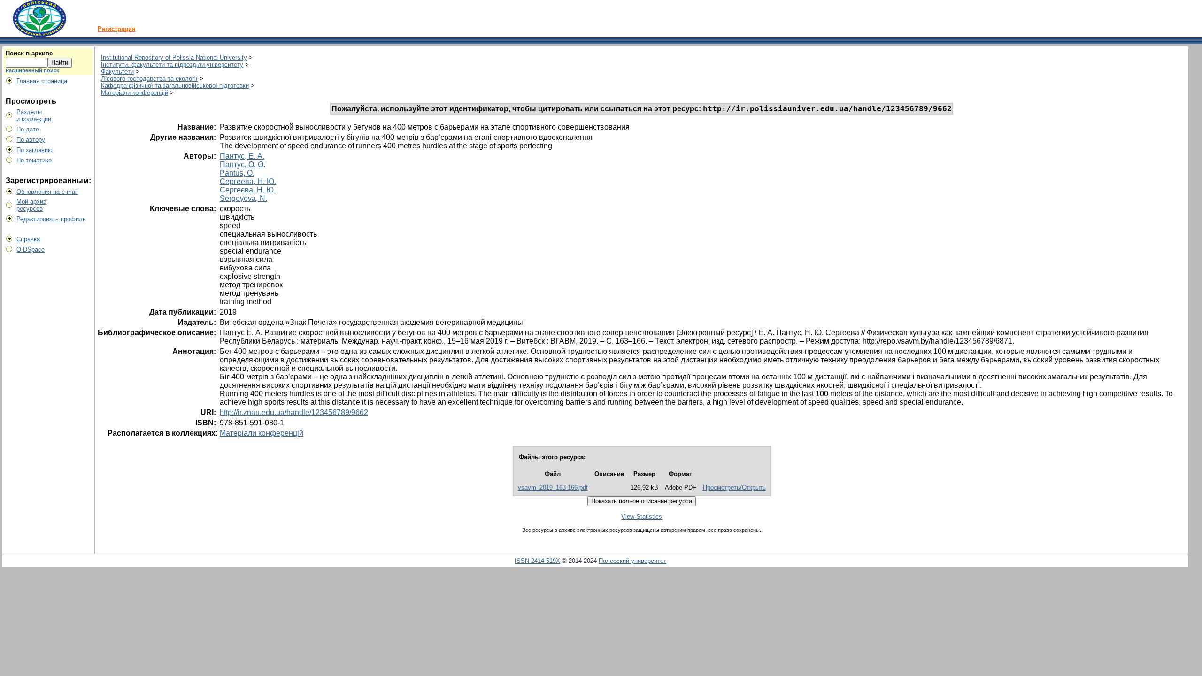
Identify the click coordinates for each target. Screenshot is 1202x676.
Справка (28, 239)
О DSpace (30, 249)
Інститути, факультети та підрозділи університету (172, 64)
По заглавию (34, 150)
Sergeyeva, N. (243, 198)
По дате (27, 129)
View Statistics (641, 516)
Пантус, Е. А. (242, 156)
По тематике (34, 160)
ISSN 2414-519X (537, 560)
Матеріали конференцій (134, 92)
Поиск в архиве (29, 53)
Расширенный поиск (32, 70)
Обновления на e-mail (47, 191)
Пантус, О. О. (242, 165)
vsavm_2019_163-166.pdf (553, 487)
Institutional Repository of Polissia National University (174, 57)
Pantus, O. (237, 173)
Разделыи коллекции (33, 115)
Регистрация (117, 28)
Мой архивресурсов (31, 205)
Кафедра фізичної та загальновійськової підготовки (175, 85)
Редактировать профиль (51, 219)
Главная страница (41, 80)
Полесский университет (632, 560)
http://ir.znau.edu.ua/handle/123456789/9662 (294, 412)
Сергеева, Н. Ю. (248, 181)
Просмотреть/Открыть (734, 487)
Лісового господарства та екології (149, 78)
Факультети (117, 71)
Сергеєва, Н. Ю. (248, 190)
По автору (30, 139)
